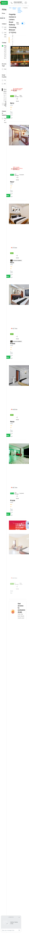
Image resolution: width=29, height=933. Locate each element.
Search (4, 3)
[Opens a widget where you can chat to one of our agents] (11, 923)
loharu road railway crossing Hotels (20, 10)
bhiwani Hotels (14, 8)
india (10, 7)
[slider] (2, 16)
